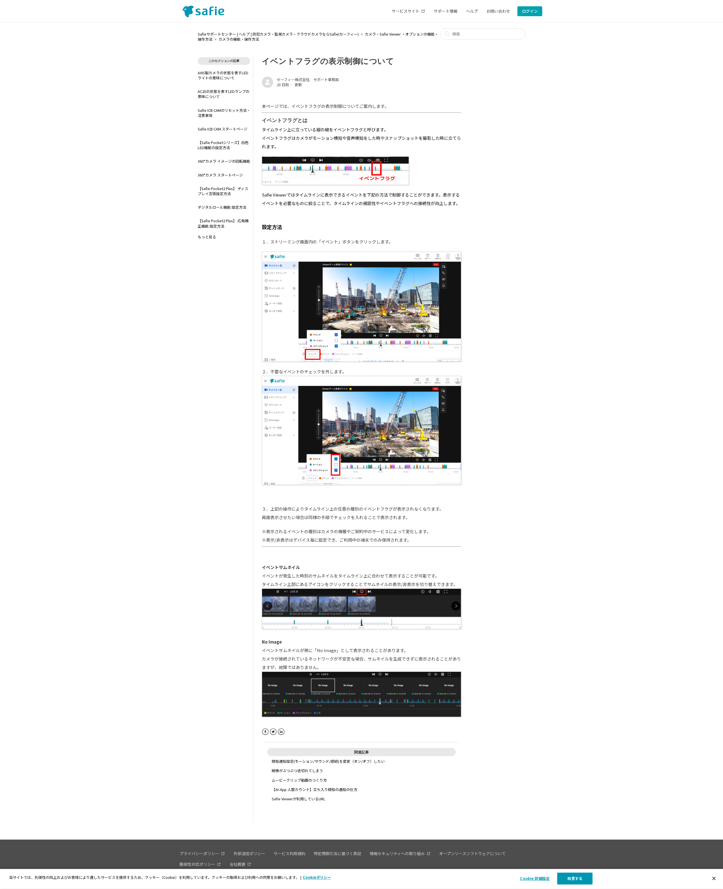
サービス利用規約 (289, 853)
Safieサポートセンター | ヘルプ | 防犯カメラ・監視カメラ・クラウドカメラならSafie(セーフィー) (278, 34)
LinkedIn (281, 731)
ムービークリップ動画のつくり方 (299, 780)
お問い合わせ (498, 11)
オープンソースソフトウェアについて (472, 853)
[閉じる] (714, 878)
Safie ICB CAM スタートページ (222, 129)
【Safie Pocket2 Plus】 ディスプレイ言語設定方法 (223, 191)
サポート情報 (446, 11)
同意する (574, 878)
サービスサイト (405, 11)
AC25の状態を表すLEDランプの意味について (223, 94)
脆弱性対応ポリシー (197, 864)
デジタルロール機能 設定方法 (222, 207)
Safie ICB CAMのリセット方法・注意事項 (224, 113)
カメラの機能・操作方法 (239, 39)
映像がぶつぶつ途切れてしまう (297, 770)
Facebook (265, 731)
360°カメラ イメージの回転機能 (224, 161)
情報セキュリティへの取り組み (397, 853)
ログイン (530, 11)
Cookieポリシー (317, 877)
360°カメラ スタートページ (220, 175)
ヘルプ (472, 11)
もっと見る (207, 236)
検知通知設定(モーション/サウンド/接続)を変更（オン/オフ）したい (328, 761)
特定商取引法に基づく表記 (337, 853)
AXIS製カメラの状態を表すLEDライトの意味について (223, 75)
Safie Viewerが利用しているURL (298, 798)
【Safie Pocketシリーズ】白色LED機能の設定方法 (223, 145)
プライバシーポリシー (199, 853)
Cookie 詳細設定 (534, 878)
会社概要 (237, 864)
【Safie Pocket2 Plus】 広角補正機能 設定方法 (223, 223)
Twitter (273, 731)
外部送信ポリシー (249, 853)
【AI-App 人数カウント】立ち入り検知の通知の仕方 (314, 789)
